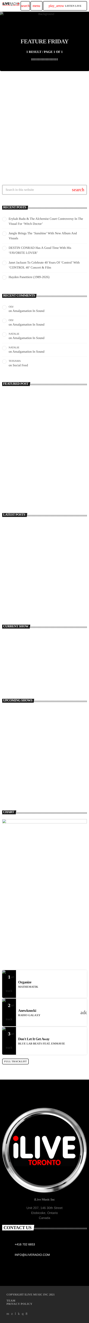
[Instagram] (23, 1313)
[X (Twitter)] (12, 1313)
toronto (14, 666)
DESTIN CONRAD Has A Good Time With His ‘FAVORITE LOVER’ (51, 567)
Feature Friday (18, 121)
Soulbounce (16, 474)
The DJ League (29, 711)
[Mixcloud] (19, 1313)
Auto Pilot (14, 673)
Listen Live (65, 6)
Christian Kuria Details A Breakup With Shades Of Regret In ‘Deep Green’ (44, 484)
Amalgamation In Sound (28, 311)
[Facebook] (26, 1313)
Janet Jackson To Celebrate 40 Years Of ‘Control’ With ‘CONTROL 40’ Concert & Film (50, 586)
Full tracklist (15, 1061)
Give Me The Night (32, 787)
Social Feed (20, 365)
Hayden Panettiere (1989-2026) (29, 277)
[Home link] (11, 6)
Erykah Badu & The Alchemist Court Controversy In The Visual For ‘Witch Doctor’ (53, 529)
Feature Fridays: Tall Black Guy (39, 129)
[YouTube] (7, 1313)
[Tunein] (15, 1313)
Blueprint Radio (30, 749)
